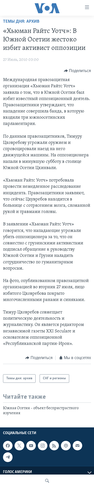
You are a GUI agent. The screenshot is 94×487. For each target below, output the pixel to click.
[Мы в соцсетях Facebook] (8, 445)
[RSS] (54, 445)
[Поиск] (47, 481)
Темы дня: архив (21, 21)
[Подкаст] (65, 445)
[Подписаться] (77, 445)
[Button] (77, 71)
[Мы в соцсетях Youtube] (31, 445)
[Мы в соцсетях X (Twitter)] (19, 445)
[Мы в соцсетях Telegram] (8, 457)
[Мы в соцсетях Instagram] (42, 445)
